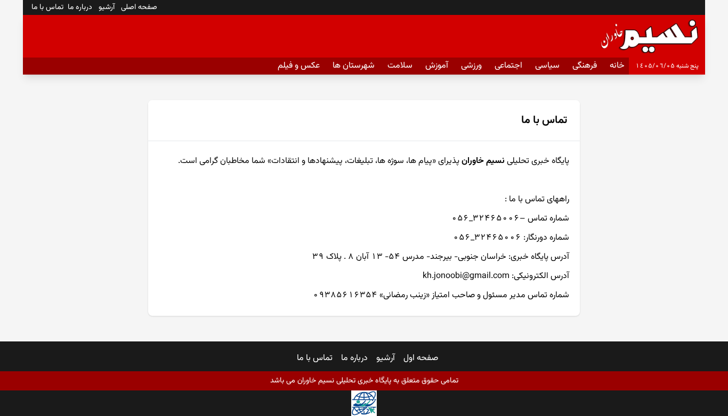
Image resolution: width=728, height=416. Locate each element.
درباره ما (354, 358)
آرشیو (385, 358)
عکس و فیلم (299, 65)
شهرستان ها (354, 65)
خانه (617, 65)
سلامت (399, 65)
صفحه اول (420, 358)
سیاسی (547, 65)
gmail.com (489, 276)
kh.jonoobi (442, 276)
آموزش (436, 65)
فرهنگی (584, 65)
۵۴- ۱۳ (385, 257)
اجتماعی (508, 65)
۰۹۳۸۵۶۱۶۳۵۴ (345, 295)
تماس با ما (315, 358)
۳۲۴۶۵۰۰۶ (496, 218)
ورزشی (471, 65)
